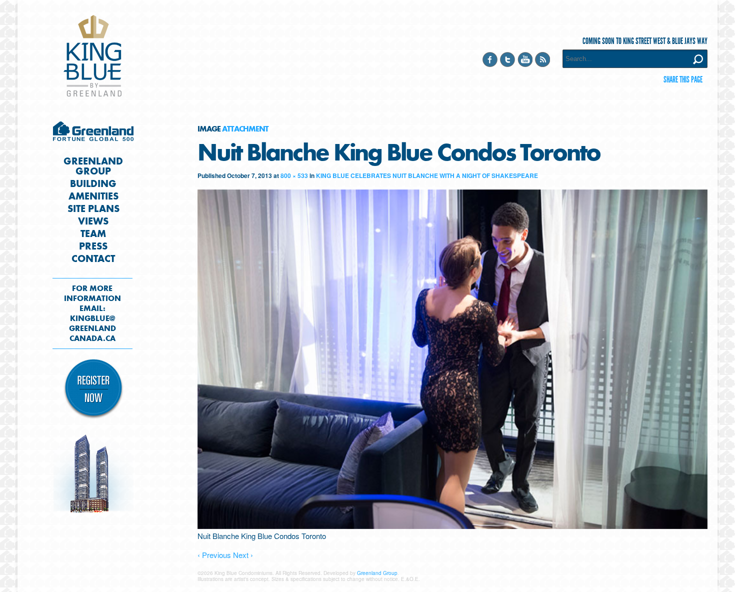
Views (93, 221)
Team (93, 234)
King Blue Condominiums (92, 55)
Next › (243, 555)
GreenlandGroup (93, 166)
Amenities (93, 197)
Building (93, 184)
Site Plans (94, 209)
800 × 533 (294, 175)
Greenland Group (93, 134)
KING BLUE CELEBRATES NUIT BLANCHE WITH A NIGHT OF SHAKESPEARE (427, 175)
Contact (93, 259)
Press (93, 247)
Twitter (507, 59)
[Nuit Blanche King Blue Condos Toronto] (453, 525)
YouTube (525, 59)
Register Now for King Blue (93, 389)
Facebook (490, 59)
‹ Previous (214, 555)
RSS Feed (542, 59)
